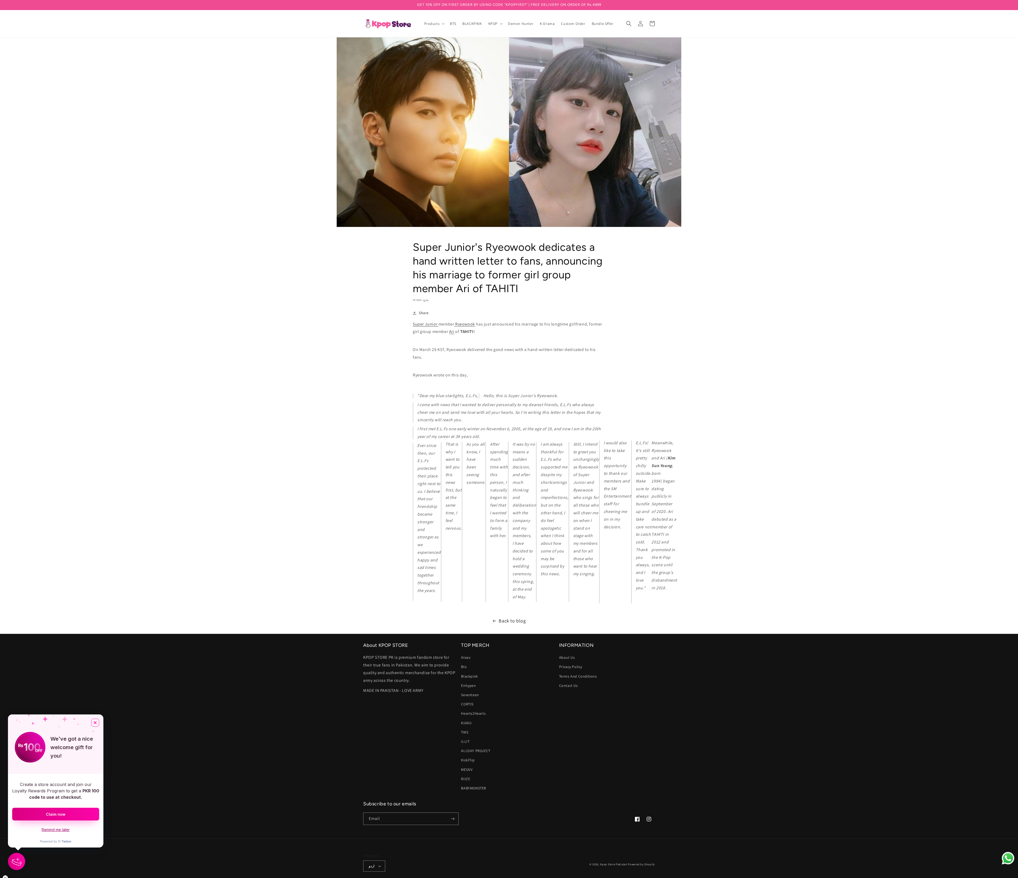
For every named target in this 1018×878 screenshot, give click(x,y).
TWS (464, 732)
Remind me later (56, 829)
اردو (372, 866)
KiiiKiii (466, 723)
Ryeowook (465, 324)
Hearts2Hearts (473, 713)
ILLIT (465, 741)
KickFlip (468, 760)
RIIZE (465, 778)
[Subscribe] (452, 819)
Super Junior (425, 324)
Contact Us (568, 685)
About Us (567, 657)
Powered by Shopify (641, 864)
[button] (434, 23)
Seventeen (470, 694)
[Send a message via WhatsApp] (1008, 858)
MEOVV (466, 769)
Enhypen (468, 685)
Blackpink (469, 676)
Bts (464, 666)
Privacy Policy (570, 666)
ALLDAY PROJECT (475, 750)
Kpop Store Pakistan (613, 864)
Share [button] (424, 312)
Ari (451, 331)
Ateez (466, 657)
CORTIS (467, 704)
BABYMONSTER (473, 788)
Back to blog (512, 621)
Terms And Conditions (578, 676)
